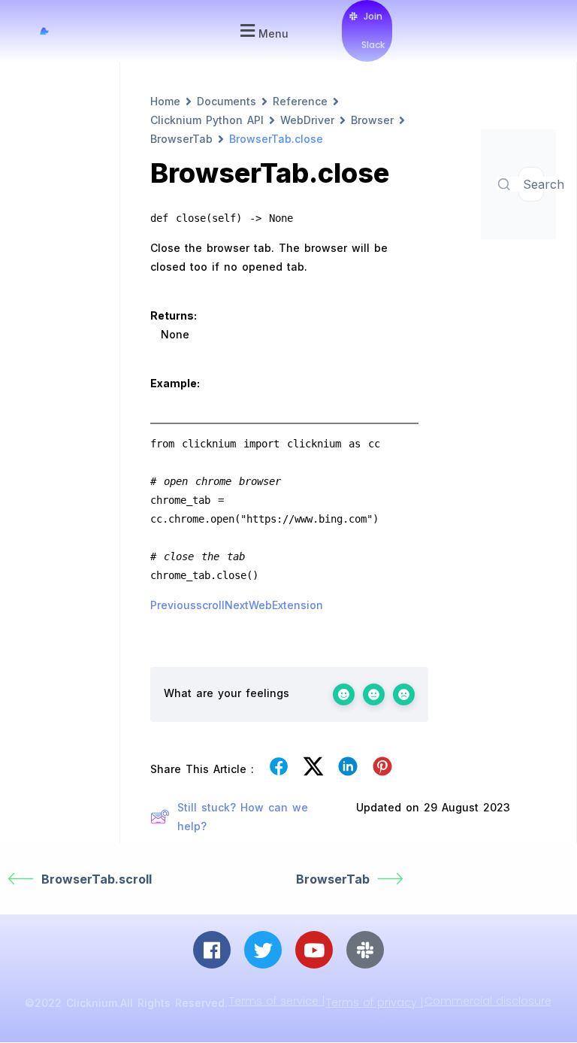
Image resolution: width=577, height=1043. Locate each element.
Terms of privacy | (374, 1002)
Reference (300, 101)
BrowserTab (181, 138)
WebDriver (307, 120)
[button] (262, 31)
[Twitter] (263, 950)
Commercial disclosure (487, 1000)
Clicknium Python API (207, 120)
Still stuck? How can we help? (242, 816)
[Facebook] (212, 950)
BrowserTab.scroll (96, 879)
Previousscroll (187, 605)
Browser (372, 120)
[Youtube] (314, 950)
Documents (226, 101)
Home (165, 101)
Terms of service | (277, 1000)
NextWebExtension (274, 605)
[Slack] (365, 950)
